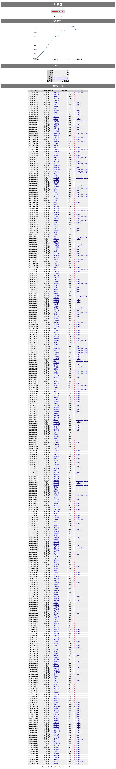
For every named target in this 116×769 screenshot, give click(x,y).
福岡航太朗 (57, 133)
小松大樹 (56, 306)
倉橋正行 (56, 267)
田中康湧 (56, 302)
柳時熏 (56, 222)
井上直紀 (56, 161)
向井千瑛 (56, 729)
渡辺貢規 (56, 346)
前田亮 (56, 224)
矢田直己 (56, 159)
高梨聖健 (56, 721)
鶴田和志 (56, 283)
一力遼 (56, 312)
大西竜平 (56, 104)
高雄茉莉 (56, 409)
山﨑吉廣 (56, 357)
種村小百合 (57, 759)
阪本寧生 (56, 749)
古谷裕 (56, 108)
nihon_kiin (79, 92)
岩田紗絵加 (57, 230)
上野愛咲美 (57, 509)
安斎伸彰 (56, 239)
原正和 (56, 143)
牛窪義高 (56, 501)
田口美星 (56, 550)
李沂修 (56, 233)
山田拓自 (56, 572)
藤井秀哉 (56, 430)
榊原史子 (56, 658)
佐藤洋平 (56, 631)
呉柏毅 (56, 113)
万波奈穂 (56, 519)
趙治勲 (56, 495)
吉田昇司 (56, 619)
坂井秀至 (56, 562)
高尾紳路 (56, 178)
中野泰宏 (56, 198)
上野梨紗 (56, 261)
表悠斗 (56, 291)
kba (77, 739)
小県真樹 (56, 393)
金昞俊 (56, 696)
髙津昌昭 (56, 151)
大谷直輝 (56, 637)
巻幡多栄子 (57, 731)
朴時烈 (56, 761)
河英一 (56, 155)
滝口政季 (56, 564)
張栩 (55, 237)
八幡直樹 (56, 98)
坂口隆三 (56, 536)
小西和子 (56, 464)
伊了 (55, 115)
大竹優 (56, 216)
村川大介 (56, 186)
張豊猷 (56, 294)
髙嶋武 (56, 592)
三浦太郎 (56, 92)
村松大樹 (56, 253)
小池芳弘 (56, 245)
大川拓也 (56, 247)
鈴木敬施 (56, 182)
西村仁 (56, 285)
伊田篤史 (56, 172)
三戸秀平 (56, 338)
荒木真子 (56, 578)
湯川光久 (56, 273)
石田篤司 (56, 751)
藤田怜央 (56, 135)
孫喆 (55, 163)
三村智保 (56, 446)
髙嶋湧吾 (56, 111)
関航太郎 (56, 137)
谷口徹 (56, 176)
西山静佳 (56, 363)
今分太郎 (56, 257)
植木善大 (56, 753)
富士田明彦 (57, 169)
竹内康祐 (56, 582)
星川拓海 (56, 324)
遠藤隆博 (56, 468)
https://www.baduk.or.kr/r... (61, 79)
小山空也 (56, 123)
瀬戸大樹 (56, 94)
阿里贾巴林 (57, 706)
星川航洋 (56, 531)
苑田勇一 (56, 127)
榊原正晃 (56, 635)
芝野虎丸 (56, 481)
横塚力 (56, 235)
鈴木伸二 (56, 220)
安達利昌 (56, 121)
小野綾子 (56, 605)
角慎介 (56, 489)
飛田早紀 (56, 698)
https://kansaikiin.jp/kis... (60, 77)
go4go (78, 102)
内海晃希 (56, 100)
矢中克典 (56, 735)
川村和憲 (56, 131)
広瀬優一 (56, 149)
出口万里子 (57, 672)
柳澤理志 (56, 653)
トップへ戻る (58, 16)
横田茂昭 (56, 629)
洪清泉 (56, 570)
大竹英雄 (56, 737)
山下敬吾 (56, 352)
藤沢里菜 (56, 141)
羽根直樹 (56, 367)
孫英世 (56, 487)
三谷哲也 (56, 548)
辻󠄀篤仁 (56, 147)
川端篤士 (56, 153)
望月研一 (56, 725)
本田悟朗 (56, 607)
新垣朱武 (56, 544)
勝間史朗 (56, 214)
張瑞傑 (56, 491)
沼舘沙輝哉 (57, 326)
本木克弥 (56, 157)
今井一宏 (56, 625)
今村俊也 (56, 377)
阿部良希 (56, 125)
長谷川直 (56, 686)
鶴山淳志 (56, 255)
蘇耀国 (56, 318)
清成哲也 (56, 416)
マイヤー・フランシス (60, 379)
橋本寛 (56, 470)
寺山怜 (56, 251)
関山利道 (56, 660)
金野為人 (56, 442)
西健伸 (56, 119)
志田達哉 (56, 389)
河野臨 (56, 308)
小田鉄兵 (56, 757)
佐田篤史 (56, 279)
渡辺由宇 (56, 401)
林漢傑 (56, 96)
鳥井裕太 (56, 527)
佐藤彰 (56, 649)
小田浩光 (56, 586)
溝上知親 (56, 206)
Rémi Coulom (51, 766)
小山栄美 (56, 330)
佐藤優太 (56, 117)
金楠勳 (56, 763)
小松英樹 (56, 375)
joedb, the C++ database (67, 766)
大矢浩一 (56, 716)
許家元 (56, 259)
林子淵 (56, 747)
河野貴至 (56, 723)
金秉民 (56, 525)
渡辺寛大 (56, 304)
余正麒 (56, 566)
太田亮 (56, 621)
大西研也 (56, 102)
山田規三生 (57, 226)
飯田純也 (56, 369)
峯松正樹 (56, 755)
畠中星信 (56, 265)
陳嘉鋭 (56, 438)
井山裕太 (56, 196)
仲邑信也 (56, 397)
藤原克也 (56, 507)
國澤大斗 (56, 129)
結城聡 (56, 106)
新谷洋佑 (56, 584)
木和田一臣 (57, 200)
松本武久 (56, 444)
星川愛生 (56, 694)
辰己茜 (56, 184)
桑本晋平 (56, 639)
